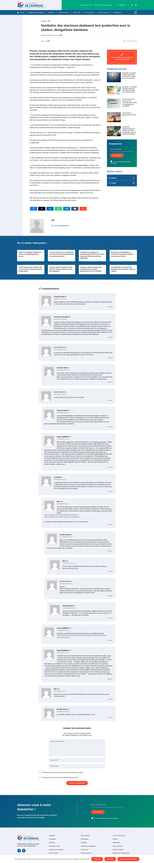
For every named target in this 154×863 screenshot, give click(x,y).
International (117, 12)
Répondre (110, 306)
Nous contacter (107, 5)
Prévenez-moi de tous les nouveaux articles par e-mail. (60, 777)
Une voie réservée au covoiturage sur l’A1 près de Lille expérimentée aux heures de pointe (61, 254)
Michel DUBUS (59, 347)
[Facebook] (131, 5)
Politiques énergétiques (36, 12)
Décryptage (52, 839)
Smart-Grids (76, 12)
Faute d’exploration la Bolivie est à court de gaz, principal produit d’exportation (30, 269)
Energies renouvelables (56, 849)
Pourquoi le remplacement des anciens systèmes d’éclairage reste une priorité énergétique (129, 130)
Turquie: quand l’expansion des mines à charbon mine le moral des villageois (60, 269)
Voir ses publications (61, 226)
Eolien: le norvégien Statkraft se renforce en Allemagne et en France (29, 254)
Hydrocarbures (85, 835)
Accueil (21, 12)
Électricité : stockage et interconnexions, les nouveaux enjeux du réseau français (129, 75)
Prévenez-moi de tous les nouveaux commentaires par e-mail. (62, 772)
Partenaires (97, 5)
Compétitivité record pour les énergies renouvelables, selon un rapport (123, 269)
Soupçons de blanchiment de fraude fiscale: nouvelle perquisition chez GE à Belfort (90, 269)
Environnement (89, 12)
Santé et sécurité (103, 12)
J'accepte (97, 859)
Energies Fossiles (63, 12)
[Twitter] (135, 5)
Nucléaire (84, 842)
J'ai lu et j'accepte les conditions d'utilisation (120, 162)
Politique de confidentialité (121, 853)
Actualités (52, 835)
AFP (49, 21)
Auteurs (115, 839)
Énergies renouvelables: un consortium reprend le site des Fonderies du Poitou (122, 254)
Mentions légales (118, 849)
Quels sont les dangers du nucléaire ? (129, 115)
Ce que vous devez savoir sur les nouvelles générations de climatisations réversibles (129, 102)
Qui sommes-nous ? (86, 5)
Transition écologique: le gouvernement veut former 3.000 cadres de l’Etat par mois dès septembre (91, 255)
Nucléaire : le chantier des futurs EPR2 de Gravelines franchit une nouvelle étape (129, 89)
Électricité (51, 12)
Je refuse (110, 859)
